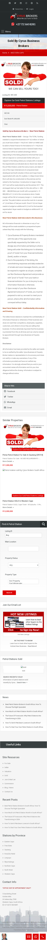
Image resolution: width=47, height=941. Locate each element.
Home (4, 52)
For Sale (7, 763)
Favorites (19, 9)
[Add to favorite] (2, 64)
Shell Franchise (28, 927)
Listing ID (8, 531)
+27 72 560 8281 (25, 24)
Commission (9, 784)
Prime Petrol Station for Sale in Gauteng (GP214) (23, 455)
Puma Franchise (27, 930)
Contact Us (9, 792)
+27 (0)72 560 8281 (11, 905)
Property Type (10, 575)
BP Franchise (23, 925)
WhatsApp (11, 402)
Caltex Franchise (35, 925)
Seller (7, 767)
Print (6, 124)
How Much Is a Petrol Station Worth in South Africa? (24, 711)
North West (9, 870)
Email (9, 408)
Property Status (11, 558)
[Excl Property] (23, 581)
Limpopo (8, 858)
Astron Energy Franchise (9, 925)
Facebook (11, 391)
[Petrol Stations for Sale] (23, 16)
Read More (32, 646)
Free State (8, 846)
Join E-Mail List (10, 779)
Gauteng (8, 850)
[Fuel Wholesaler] (23, 583)
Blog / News (9, 788)
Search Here (21, 682)
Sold (6, 775)
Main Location (10, 542)
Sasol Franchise (16, 927)
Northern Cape (10, 866)
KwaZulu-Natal (10, 854)
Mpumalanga (9, 862)
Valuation (8, 771)
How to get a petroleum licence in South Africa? (23, 723)
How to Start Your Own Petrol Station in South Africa (24, 727)
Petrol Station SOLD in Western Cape (18, 501)
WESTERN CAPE (17, 52)
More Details (8, 461)
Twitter (10, 397)
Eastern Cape (9, 842)
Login (31, 9)
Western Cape (10, 874)
